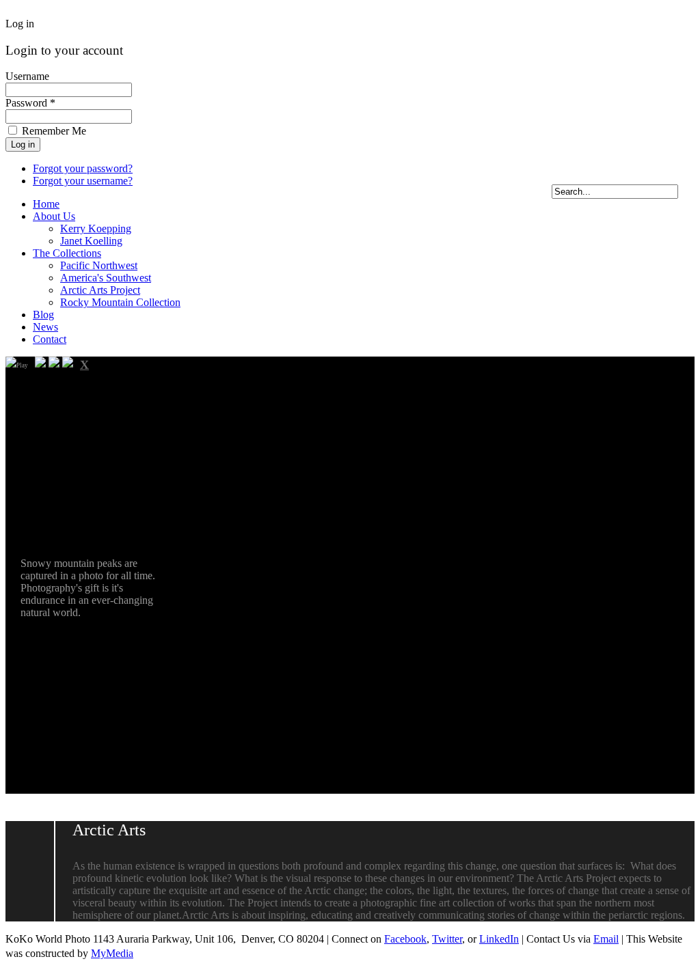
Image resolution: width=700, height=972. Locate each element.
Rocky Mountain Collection (120, 302)
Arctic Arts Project (100, 290)
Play (22, 365)
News (45, 327)
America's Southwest (105, 277)
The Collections (67, 253)
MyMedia (112, 953)
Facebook (405, 939)
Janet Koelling (91, 241)
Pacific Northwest (98, 265)
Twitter (447, 939)
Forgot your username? (83, 180)
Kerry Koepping (95, 228)
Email (606, 939)
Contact (49, 339)
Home (46, 204)
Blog (43, 314)
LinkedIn (499, 939)
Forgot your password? (83, 168)
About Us (54, 216)
